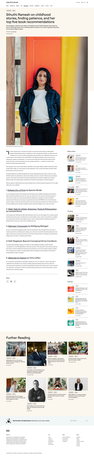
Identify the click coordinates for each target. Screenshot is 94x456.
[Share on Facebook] (14, 281)
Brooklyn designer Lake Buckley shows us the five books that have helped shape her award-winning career (56, 360)
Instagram (78, 437)
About (49, 437)
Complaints (64, 441)
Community (50, 440)
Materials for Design (17, 258)
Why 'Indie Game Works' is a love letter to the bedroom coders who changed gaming (81, 180)
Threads (78, 444)
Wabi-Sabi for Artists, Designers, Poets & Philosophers (32, 209)
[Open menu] (87, 2)
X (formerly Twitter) (80, 441)
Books (14, 10)
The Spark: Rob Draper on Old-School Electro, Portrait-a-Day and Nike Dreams (81, 289)
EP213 (77, 319)
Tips (76, 166)
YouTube (78, 440)
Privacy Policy (65, 438)
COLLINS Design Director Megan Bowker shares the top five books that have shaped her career (15, 398)
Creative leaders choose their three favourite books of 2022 (77, 359)
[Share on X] (7, 281)
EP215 (77, 296)
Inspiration (78, 155)
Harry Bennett (13, 31)
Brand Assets (51, 444)
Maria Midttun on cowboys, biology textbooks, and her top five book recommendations (77, 396)
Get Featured (51, 441)
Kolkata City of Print (17, 190)
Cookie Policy (65, 440)
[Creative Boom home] (12, 2)
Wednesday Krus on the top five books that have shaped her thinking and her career (15, 362)
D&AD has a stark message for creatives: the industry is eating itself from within (81, 241)
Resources (9, 10)
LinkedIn (78, 442)
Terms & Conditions (66, 437)
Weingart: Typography (18, 226)
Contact (49, 438)
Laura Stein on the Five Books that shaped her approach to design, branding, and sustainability (35, 371)
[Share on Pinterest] (11, 281)
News (77, 198)
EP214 (77, 308)
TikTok (77, 438)
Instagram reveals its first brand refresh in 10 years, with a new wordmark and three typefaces (81, 273)
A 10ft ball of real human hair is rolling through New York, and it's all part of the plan (81, 218)
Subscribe (78, 2)
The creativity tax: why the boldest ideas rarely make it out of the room (81, 169)
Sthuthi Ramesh (44, 25)
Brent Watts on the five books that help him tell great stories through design (35, 407)
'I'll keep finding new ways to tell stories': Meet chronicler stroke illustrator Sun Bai (80, 159)
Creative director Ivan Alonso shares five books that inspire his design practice (57, 396)
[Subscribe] (87, 420)
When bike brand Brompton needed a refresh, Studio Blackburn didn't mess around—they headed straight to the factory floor (81, 252)
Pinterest (78, 445)
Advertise (50, 442)
